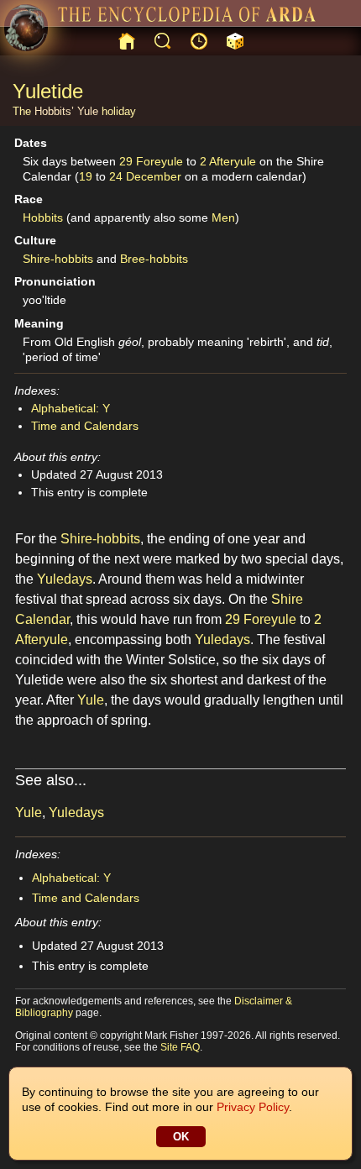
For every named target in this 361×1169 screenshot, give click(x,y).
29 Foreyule (151, 161)
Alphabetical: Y (70, 408)
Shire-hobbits (58, 258)
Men (223, 217)
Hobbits (43, 217)
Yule (87, 111)
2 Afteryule (228, 161)
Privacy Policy (253, 1107)
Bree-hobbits (154, 258)
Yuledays (64, 579)
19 (85, 176)
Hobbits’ (54, 111)
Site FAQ (180, 1047)
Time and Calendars (85, 425)
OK (181, 1136)
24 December (145, 176)
